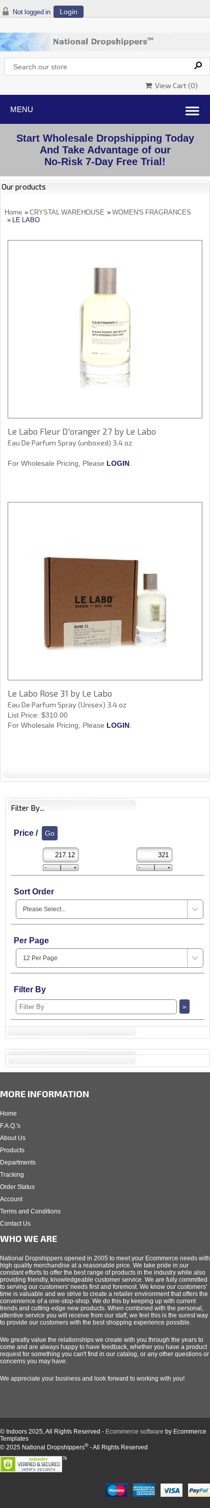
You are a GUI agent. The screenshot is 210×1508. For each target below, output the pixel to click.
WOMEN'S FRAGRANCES (151, 212)
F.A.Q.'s (10, 1125)
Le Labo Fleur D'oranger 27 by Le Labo (82, 431)
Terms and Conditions (30, 1211)
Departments (18, 1162)
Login (68, 11)
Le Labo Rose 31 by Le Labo (60, 693)
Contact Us (15, 1223)
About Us (12, 1138)
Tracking (12, 1174)
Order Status (17, 1186)
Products (12, 1150)
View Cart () (175, 85)
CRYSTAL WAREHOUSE (67, 212)
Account (11, 1199)
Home (13, 212)
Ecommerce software (135, 1431)
